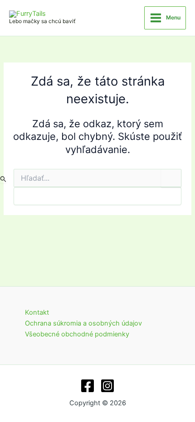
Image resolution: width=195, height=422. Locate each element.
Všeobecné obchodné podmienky (77, 334)
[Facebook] (87, 386)
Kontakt (37, 312)
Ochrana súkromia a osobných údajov (83, 323)
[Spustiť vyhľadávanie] (3, 178)
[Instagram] (107, 386)
